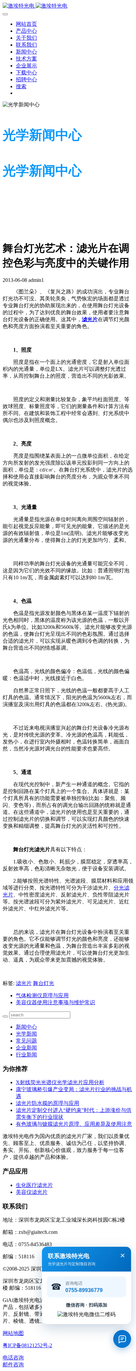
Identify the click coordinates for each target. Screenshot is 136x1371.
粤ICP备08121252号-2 (27, 1345)
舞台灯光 (43, 983)
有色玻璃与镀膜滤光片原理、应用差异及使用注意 (74, 1124)
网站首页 (26, 24)
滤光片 (24, 983)
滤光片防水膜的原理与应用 (47, 1103)
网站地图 (13, 1333)
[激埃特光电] (68, 6)
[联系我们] (122, 1339)
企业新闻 (26, 1047)
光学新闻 (26, 1034)
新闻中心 (26, 1027)
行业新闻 (26, 1054)
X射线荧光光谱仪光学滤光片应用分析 (60, 1082)
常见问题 (26, 1041)
